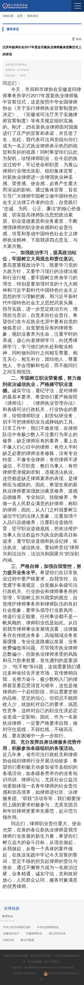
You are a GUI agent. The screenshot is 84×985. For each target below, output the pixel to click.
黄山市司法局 (57, 933)
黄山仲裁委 (27, 940)
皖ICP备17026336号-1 (25, 973)
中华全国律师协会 (48, 927)
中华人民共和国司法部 (16, 927)
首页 (19, 16)
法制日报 (8, 940)
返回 (78, 39)
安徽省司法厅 (11, 933)
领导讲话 (32, 16)
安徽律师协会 (34, 933)
